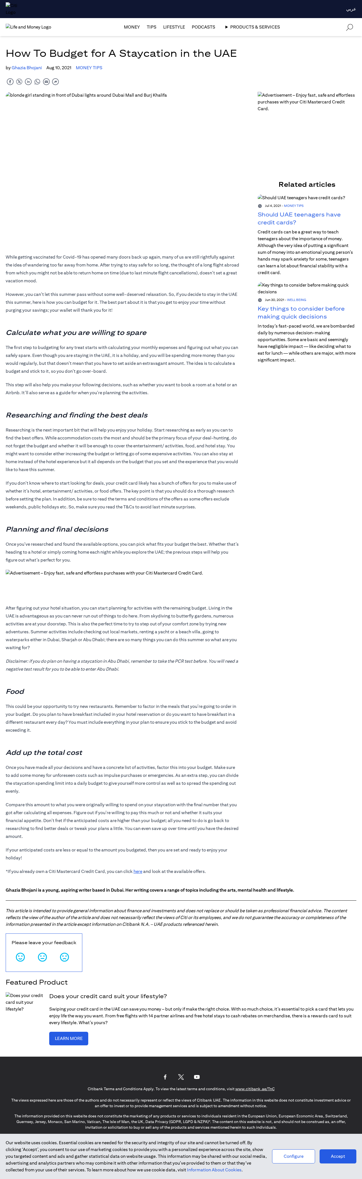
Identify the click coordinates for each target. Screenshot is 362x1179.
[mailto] (46, 81)
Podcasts (203, 27)
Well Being (296, 300)
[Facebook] (165, 1077)
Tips (151, 27)
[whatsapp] (37, 81)
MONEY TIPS (89, 67)
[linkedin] (28, 81)
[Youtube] (196, 1077)
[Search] (349, 27)
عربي (351, 9)
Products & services (255, 27)
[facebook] (10, 81)
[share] (55, 81)
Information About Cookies (214, 1170)
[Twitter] (181, 1077)
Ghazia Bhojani (27, 67)
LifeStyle (174, 27)
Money (132, 27)
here (137, 871)
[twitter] (19, 81)
